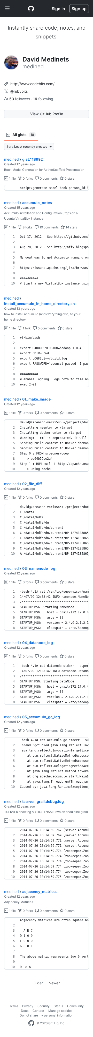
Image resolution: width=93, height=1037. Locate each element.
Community (75, 1006)
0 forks (27, 178)
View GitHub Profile (46, 114)
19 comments (49, 227)
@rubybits (19, 91)
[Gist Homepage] (31, 8)
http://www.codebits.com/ (32, 84)
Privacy (27, 1006)
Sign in (58, 8)
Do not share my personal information (46, 1015)
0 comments (48, 178)
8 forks (27, 227)
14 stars (71, 227)
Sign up (79, 8)
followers (20, 99)
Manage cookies (60, 1011)
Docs (24, 1011)
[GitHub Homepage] (31, 1023)
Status (58, 1006)
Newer (54, 983)
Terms (13, 1006)
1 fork (26, 328)
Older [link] (38, 983)
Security (43, 1006)
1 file (12, 178)
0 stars (69, 178)
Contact (38, 1011)
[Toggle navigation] (7, 8)
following (43, 99)
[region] (46, 188)
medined (11, 159)
